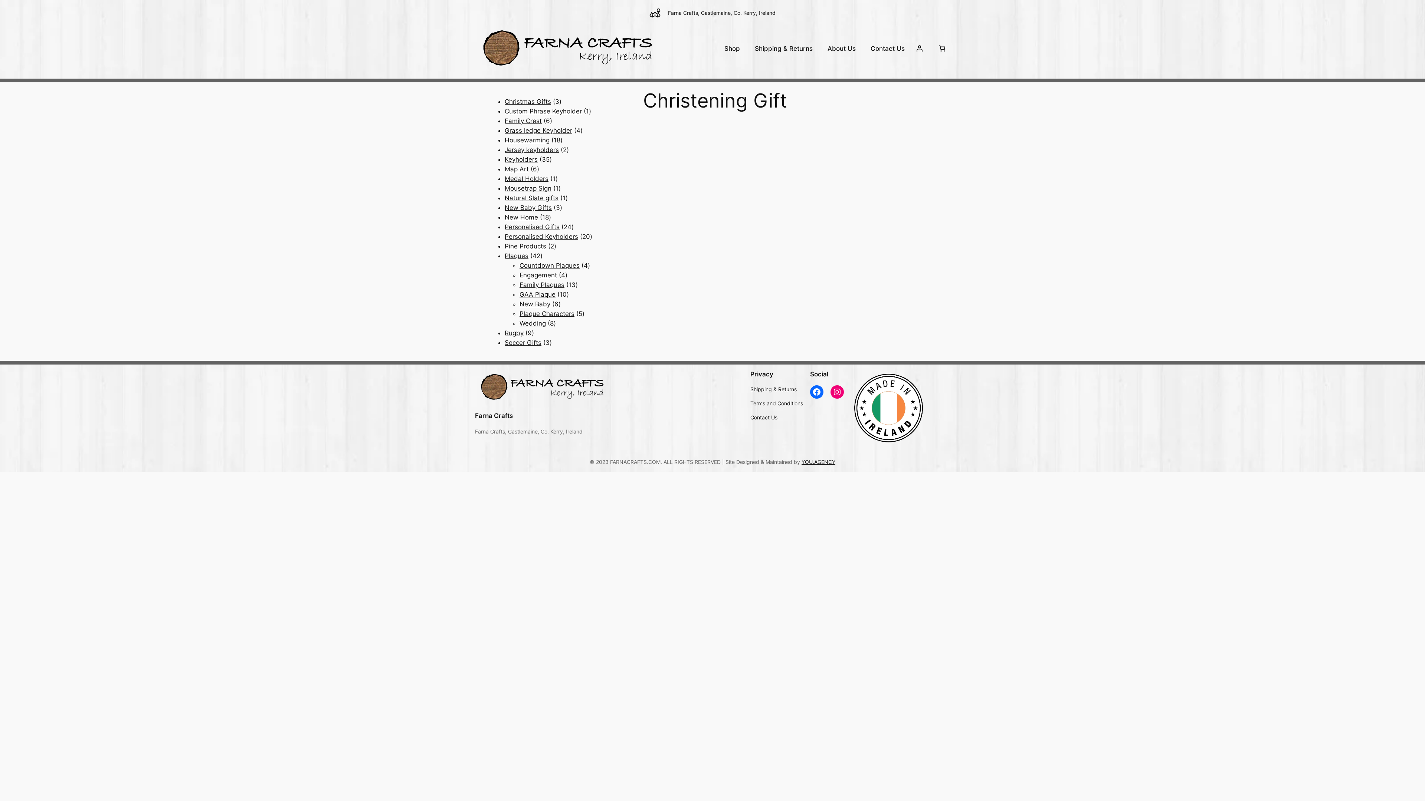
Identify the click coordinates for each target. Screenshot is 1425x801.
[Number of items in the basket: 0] (942, 48)
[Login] (919, 48)
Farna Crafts (494, 415)
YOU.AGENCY (818, 462)
